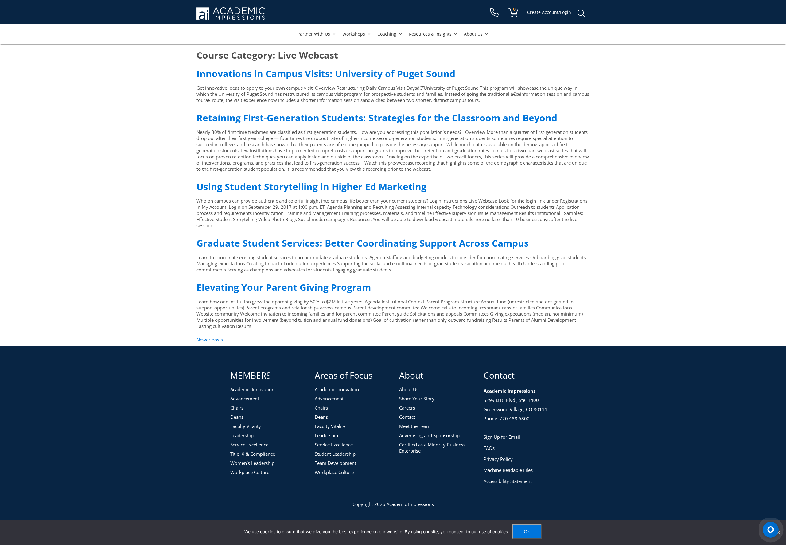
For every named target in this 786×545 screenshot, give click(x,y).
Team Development (335, 463)
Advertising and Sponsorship (429, 435)
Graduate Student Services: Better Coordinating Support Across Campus (362, 243)
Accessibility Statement (508, 481)
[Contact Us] (494, 12)
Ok (527, 531)
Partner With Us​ (314, 34)
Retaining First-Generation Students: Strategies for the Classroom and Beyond (376, 117)
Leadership (242, 435)
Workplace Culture (249, 472)
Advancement (244, 398)
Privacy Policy (498, 459)
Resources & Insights (430, 34)
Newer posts (209, 340)
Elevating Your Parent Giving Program (283, 287)
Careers (407, 408)
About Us (473, 34)
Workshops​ (353, 34)
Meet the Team (414, 426)
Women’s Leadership (252, 463)
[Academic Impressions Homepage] (230, 16)
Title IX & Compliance (252, 454)
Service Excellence (249, 445)
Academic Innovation (252, 389)
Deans (236, 417)
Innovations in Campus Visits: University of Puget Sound (325, 73)
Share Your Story (416, 398)
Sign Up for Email (502, 437)
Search (581, 13)
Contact (407, 417)
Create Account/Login (549, 12)
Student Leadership (335, 454)
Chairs (236, 408)
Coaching (386, 34)
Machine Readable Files (508, 470)
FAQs (489, 448)
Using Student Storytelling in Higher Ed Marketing (311, 186)
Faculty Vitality (245, 426)
